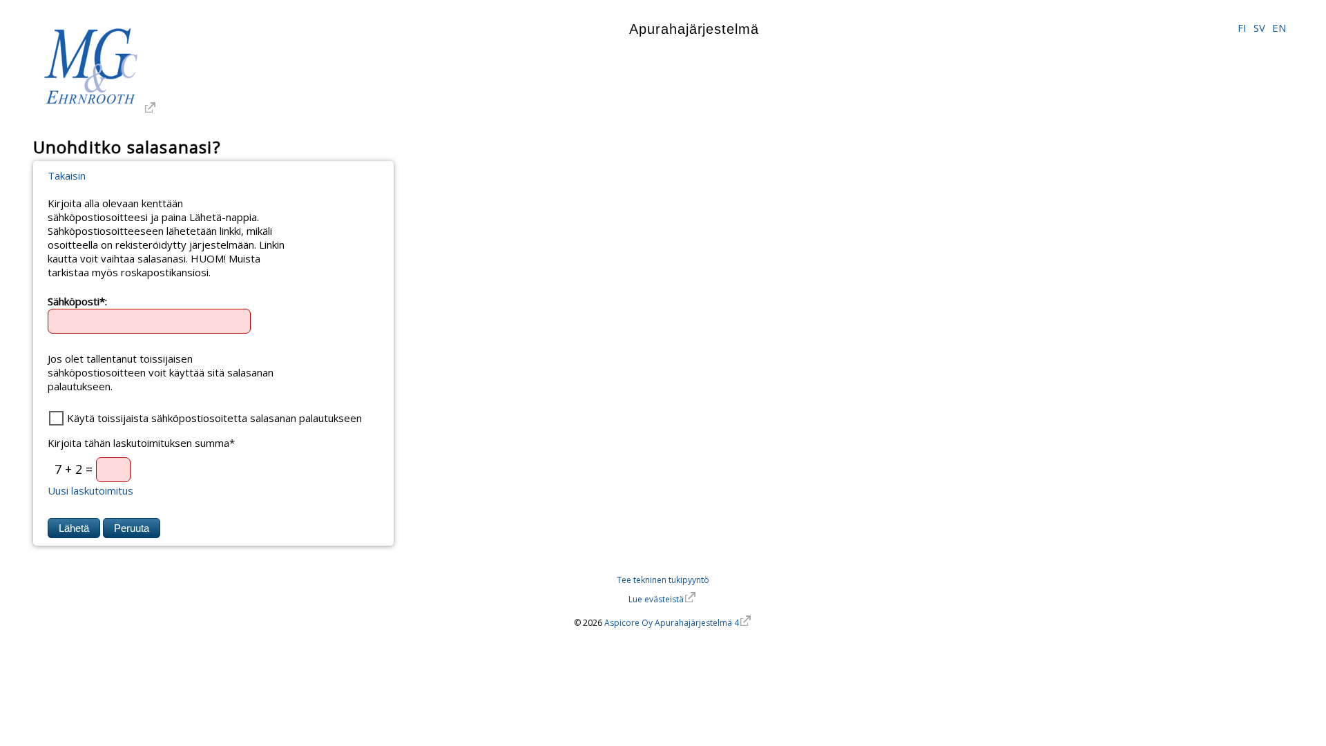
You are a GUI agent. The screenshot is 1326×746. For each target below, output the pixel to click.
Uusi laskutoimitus (90, 490)
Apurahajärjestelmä (693, 29)
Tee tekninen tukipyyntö (663, 580)
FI (1242, 28)
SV (1259, 28)
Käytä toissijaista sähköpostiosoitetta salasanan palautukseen (214, 418)
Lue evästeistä (656, 599)
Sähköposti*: (77, 300)
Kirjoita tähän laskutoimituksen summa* (141, 443)
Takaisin (67, 175)
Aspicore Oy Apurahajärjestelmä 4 (671, 623)
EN (1279, 28)
